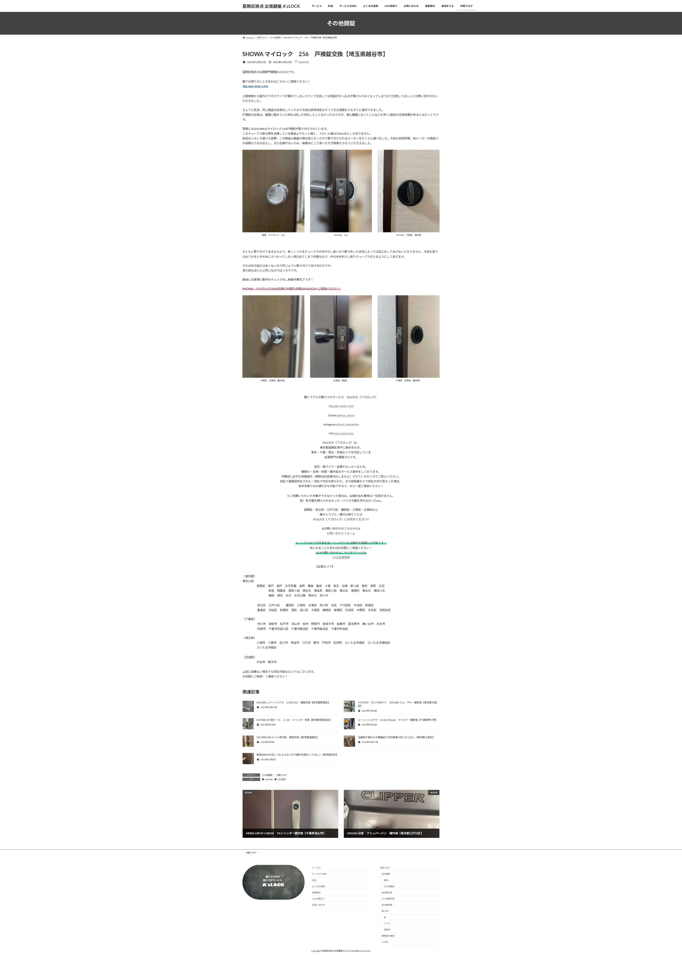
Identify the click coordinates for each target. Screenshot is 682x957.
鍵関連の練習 (388, 935)
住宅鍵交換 (387, 892)
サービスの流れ (319, 874)
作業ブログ (282, 775)
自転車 (387, 929)
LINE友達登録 (341, 557)
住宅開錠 (386, 874)
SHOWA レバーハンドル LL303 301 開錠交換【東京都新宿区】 (293, 702)
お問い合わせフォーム (341, 533)
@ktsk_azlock (346, 415)
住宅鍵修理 (387, 905)
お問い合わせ (318, 905)
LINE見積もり (318, 898)
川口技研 (281, 779)
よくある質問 (318, 886)
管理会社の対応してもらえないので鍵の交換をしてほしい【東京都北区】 (298, 754)
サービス (316, 867)
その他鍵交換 (388, 898)
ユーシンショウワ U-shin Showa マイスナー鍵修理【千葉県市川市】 (398, 719)
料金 (314, 880)
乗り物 (385, 911)
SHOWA (269, 779)
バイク (387, 923)
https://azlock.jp (343, 433)
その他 (385, 942)
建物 (386, 880)
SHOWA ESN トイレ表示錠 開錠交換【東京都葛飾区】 (288, 737)
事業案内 (316, 892)
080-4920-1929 (258, 86)
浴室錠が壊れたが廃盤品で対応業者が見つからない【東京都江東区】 (396, 737)
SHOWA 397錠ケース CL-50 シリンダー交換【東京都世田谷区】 (294, 719)
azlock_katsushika (347, 424)
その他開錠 (267, 775)
